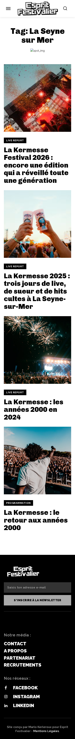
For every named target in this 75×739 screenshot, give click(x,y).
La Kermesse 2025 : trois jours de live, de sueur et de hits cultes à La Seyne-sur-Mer (37, 291)
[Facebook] (5, 688)
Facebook (25, 687)
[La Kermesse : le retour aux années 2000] (37, 460)
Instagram (26, 696)
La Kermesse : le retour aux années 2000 (36, 520)
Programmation (18, 502)
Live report (15, 140)
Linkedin (23, 705)
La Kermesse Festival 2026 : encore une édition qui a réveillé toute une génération (36, 165)
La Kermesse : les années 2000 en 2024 (33, 409)
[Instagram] (5, 696)
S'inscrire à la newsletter (37, 600)
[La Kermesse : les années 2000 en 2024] (37, 350)
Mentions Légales (46, 731)
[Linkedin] (5, 705)
